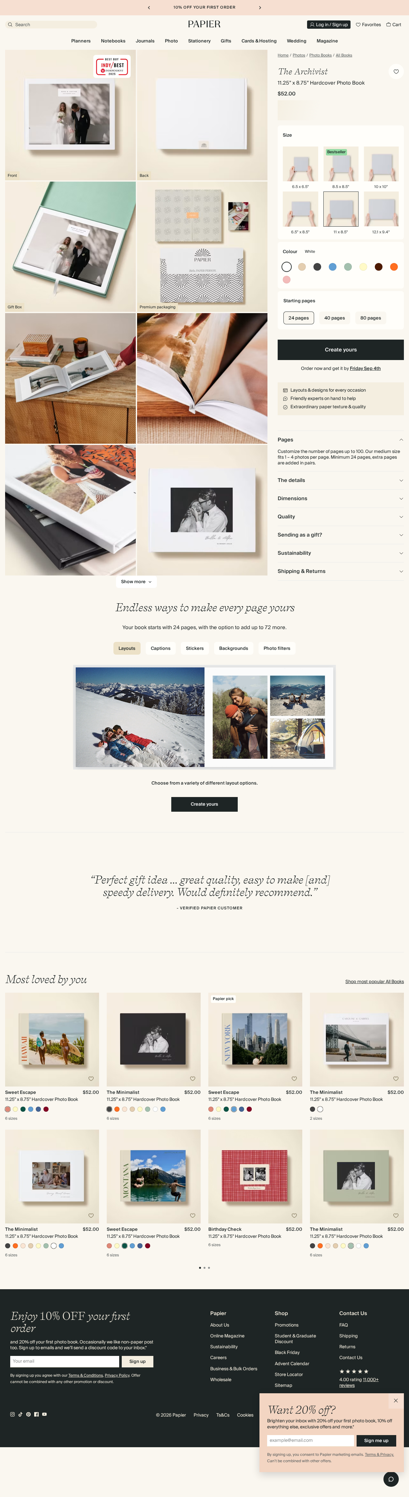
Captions (161, 648)
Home (283, 55)
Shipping (348, 1336)
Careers (218, 1358)
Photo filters (277, 648)
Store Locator (289, 1375)
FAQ (343, 1325)
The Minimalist (123, 1092)
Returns (347, 1347)
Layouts (127, 648)
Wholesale (220, 1380)
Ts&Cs (222, 1415)
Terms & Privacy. (379, 1454)
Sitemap (283, 1385)
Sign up (137, 1361)
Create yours (341, 349)
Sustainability (224, 1347)
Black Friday (287, 1353)
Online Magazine (227, 1336)
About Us (219, 1325)
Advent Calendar (292, 1364)
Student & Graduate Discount (295, 1339)
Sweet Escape (20, 1092)
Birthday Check (225, 1229)
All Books (344, 55)
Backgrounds (233, 648)
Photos (299, 55)
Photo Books (320, 55)
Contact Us (350, 1358)
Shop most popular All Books (374, 982)
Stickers (195, 648)
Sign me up (376, 1441)
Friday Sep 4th (365, 368)
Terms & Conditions (85, 1375)
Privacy (201, 1415)
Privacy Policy (117, 1375)
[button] (396, 1401)
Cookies (245, 1415)
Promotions (286, 1325)
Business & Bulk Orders (233, 1369)
